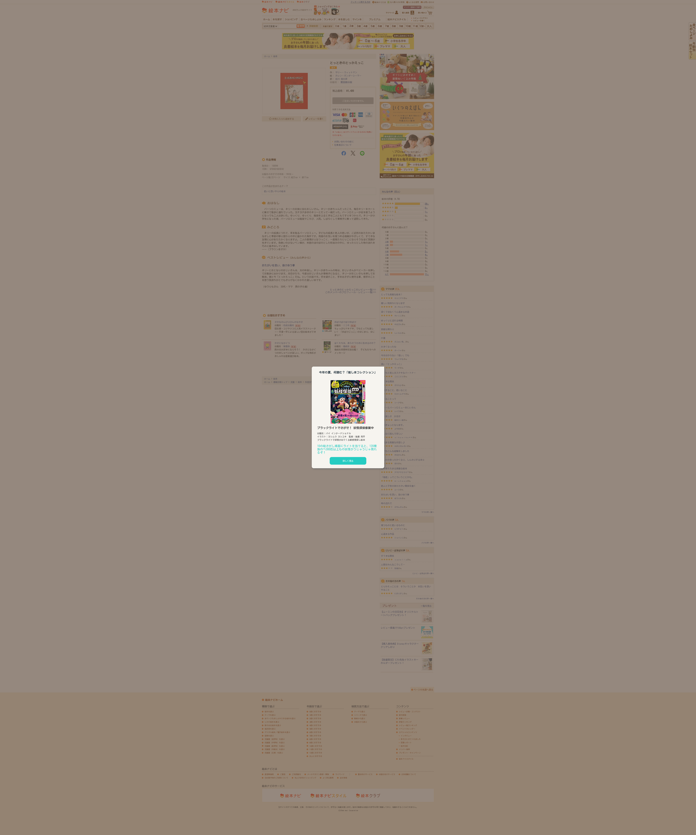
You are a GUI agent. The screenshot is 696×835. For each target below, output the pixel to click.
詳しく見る (348, 461)
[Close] (384, 366)
